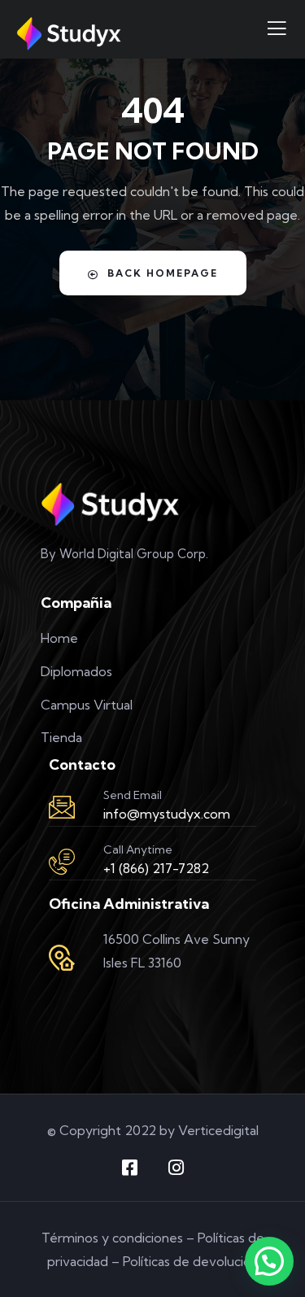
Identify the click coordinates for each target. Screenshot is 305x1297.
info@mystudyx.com (166, 814)
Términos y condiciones (112, 1237)
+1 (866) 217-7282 (156, 868)
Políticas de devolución (191, 1261)
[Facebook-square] (129, 1168)
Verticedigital (218, 1130)
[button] (269, 1261)
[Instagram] (176, 1168)
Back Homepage (162, 273)
